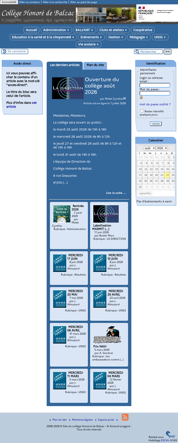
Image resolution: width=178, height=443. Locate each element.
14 (162, 169)
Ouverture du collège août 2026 (102, 85)
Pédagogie (139, 37)
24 (140, 181)
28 (145, 157)
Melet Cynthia (114, 98)
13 (156, 169)
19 (151, 175)
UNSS (160, 37)
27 (140, 157)
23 (173, 175)
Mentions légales (82, 419)
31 (162, 157)
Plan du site (60, 419)
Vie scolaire (88, 44)
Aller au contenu (29, 2)
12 (151, 169)
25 (145, 181)
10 (140, 169)
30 (156, 157)
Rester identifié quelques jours (152, 113)
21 (162, 175)
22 (167, 175)
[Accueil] (89, 23)
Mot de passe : (150, 89)
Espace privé (106, 419)
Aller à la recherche (55, 2)
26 (151, 181)
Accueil (31, 30)
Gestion (116, 37)
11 (146, 169)
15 (167, 169)
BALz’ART (84, 30)
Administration (56, 30)
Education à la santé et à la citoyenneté (43, 37)
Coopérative (142, 30)
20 (156, 175)
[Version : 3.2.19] (170, 437)
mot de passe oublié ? (155, 104)
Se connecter (17, 51)
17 (140, 175)
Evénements (91, 37)
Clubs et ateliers (113, 30)
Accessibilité (9, 2)
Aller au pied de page (83, 2)
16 (173, 169)
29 (151, 157)
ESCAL (165, 440)
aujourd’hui (145, 193)
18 (145, 175)
